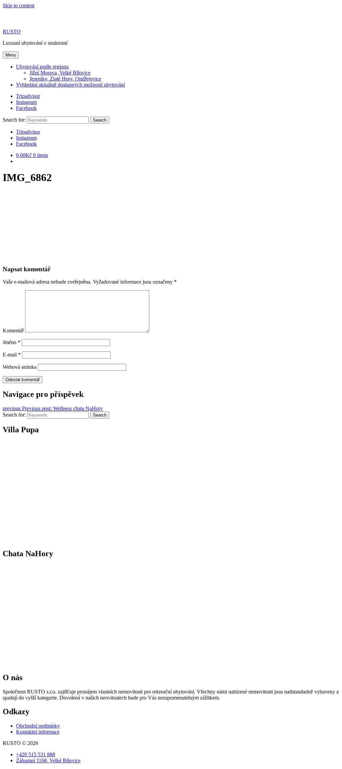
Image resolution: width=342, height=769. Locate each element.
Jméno (11, 342)
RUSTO (12, 31)
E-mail (12, 354)
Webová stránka (19, 367)
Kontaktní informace (37, 732)
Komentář (13, 330)
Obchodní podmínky (38, 726)
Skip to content (18, 5)
